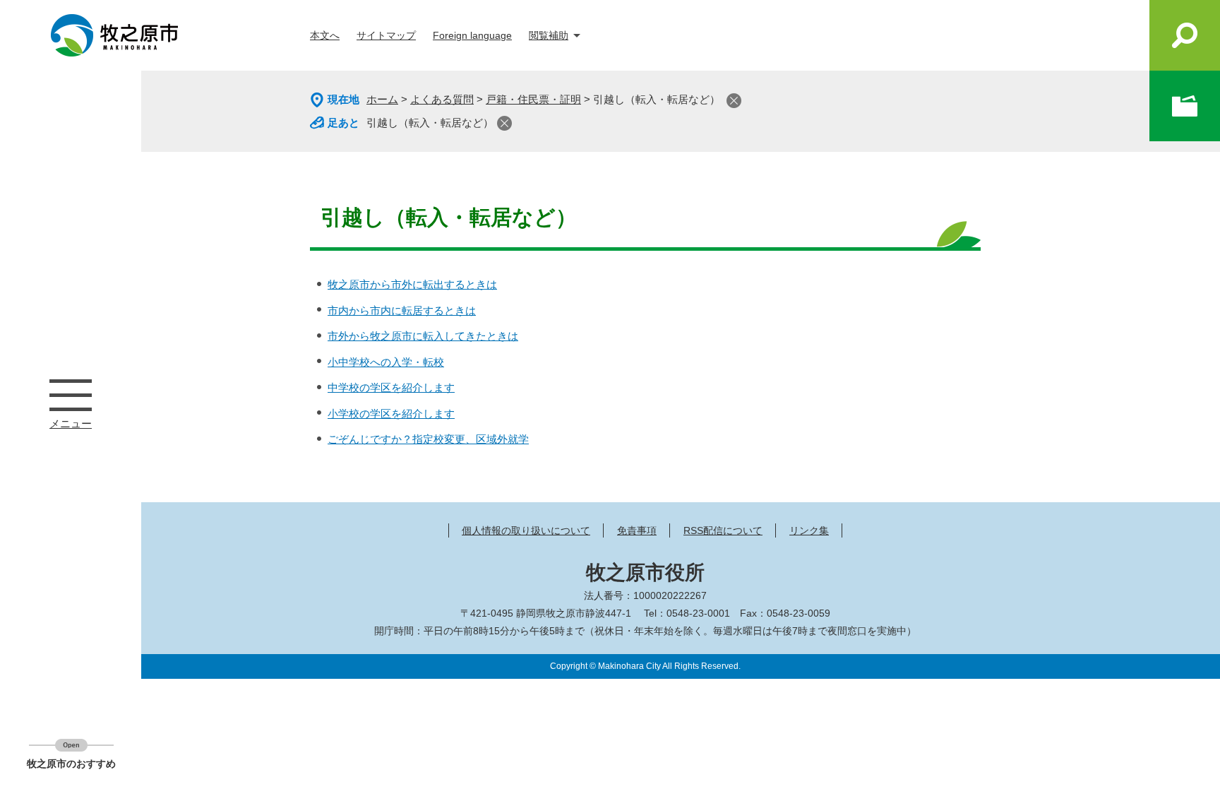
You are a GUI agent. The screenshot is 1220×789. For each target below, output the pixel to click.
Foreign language (472, 35)
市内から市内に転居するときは (402, 310)
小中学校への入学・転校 (386, 362)
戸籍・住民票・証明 (533, 99)
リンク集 (809, 530)
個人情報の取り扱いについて (526, 530)
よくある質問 (442, 99)
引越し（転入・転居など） (430, 123)
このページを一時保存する (1184, 106)
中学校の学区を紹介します (391, 387)
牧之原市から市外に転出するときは (412, 284)
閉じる (733, 100)
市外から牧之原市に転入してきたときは (423, 336)
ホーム (382, 99)
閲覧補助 (548, 35)
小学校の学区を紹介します (391, 414)
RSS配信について (722, 530)
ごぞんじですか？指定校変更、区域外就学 (428, 439)
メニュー (70, 395)
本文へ (325, 35)
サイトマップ (386, 35)
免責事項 (637, 530)
